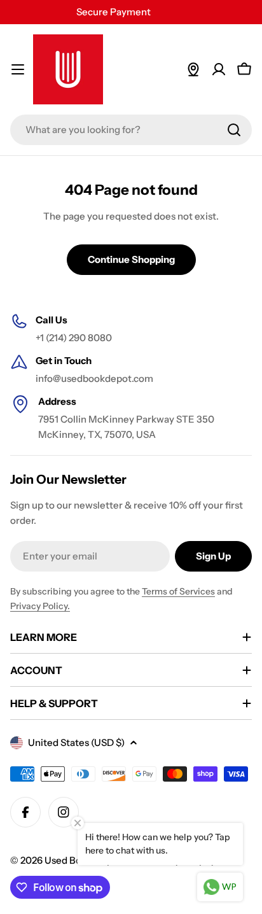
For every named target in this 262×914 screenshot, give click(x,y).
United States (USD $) (76, 742)
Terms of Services (178, 591)
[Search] (234, 129)
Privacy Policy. (40, 606)
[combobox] (131, 130)
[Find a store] (193, 69)
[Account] (218, 69)
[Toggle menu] (17, 69)
